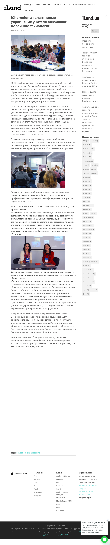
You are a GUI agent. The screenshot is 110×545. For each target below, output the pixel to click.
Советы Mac (88, 278)
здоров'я (87, 286)
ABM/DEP (64, 535)
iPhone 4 (87, 181)
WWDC (86, 266)
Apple (94, 141)
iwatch (86, 201)
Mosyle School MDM (64, 501)
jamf (85, 213)
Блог (58, 507)
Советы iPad (88, 270)
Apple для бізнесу (32, 5)
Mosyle (86, 250)
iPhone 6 (87, 189)
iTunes (86, 197)
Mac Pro (87, 241)
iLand (95, 165)
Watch (36, 489)
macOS (86, 237)
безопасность (88, 282)
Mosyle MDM (61, 498)
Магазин (47, 5)
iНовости (88, 205)
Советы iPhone (89, 274)
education (21, 452)
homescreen (88, 161)
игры (86, 290)
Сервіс (58, 482)
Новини (57, 5)
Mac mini (87, 233)
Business (87, 157)
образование (33, 452)
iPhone (87, 177)
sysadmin (87, 258)
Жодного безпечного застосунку (88, 43)
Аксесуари (38, 492)
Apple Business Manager (84, 5)
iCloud (86, 165)
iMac (86, 169)
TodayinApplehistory (90, 262)
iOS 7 (86, 173)
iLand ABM (78, 532)
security (86, 254)
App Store (87, 153)
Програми (37, 495)
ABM (86, 141)
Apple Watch (88, 149)
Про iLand (28, 10)
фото (86, 294)
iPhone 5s (87, 185)
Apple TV (87, 145)
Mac (93, 213)
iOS (93, 169)
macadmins (88, 217)
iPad (94, 173)
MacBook (87, 221)
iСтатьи (87, 209)
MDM (86, 245)
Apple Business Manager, (51, 535)
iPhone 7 (87, 193)
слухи (94, 290)
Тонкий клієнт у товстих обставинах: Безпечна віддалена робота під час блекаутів (89, 61)
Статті (67, 5)
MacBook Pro (88, 229)
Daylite (58, 504)
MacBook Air (88, 225)
